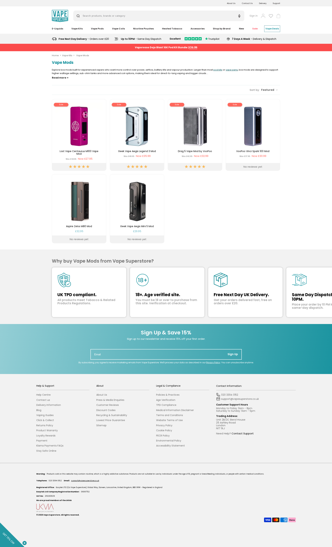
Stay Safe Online (46, 451)
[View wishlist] (271, 16)
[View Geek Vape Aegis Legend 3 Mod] (137, 135)
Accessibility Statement (170, 445)
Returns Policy (44, 425)
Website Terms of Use (169, 420)
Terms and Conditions (169, 415)
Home (55, 55)
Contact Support (243, 433)
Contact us (43, 400)
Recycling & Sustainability (111, 415)
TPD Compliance (166, 405)
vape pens (232, 69)
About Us (231, 3)
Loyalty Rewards (46, 435)
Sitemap (101, 425)
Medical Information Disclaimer (175, 410)
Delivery (262, 3)
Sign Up (233, 354)
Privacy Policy (213, 362)
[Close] (23, 542)
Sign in (254, 15)
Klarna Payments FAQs (49, 445)
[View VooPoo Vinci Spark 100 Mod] (253, 135)
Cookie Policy (164, 430)
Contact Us (247, 3)
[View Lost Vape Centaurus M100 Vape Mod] (79, 135)
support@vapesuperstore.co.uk (85, 480)
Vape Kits (67, 55)
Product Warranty (47, 430)
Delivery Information (48, 405)
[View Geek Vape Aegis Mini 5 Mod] (137, 208)
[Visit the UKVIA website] (166, 508)
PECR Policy (163, 435)
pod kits (217, 69)
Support (276, 3)
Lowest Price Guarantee (110, 420)
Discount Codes (106, 410)
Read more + (60, 77)
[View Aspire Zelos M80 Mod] (79, 208)
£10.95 (193, 47)
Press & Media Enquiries (110, 400)
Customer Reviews (107, 405)
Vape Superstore (51, 515)
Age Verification (165, 400)
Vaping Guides (45, 415)
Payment (41, 440)
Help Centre (43, 395)
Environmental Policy (168, 440)
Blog (38, 410)
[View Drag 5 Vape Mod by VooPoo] (195, 135)
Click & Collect (45, 420)
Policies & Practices (167, 395)
